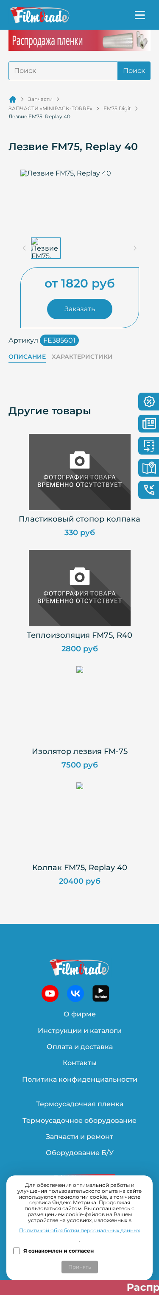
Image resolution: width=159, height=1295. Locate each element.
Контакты (80, 1063)
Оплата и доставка (80, 1047)
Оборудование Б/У (80, 1153)
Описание (27, 356)
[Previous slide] (24, 248)
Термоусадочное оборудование (79, 1120)
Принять (79, 1267)
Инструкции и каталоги (80, 1031)
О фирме (80, 1014)
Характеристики (82, 356)
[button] (46, 248)
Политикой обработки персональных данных (79, 1231)
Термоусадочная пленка (79, 1104)
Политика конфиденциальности (79, 1079)
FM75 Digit (117, 109)
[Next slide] (135, 248)
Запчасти (40, 99)
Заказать (79, 309)
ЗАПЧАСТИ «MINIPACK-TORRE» (50, 109)
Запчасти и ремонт (79, 1137)
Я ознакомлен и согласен (58, 1251)
